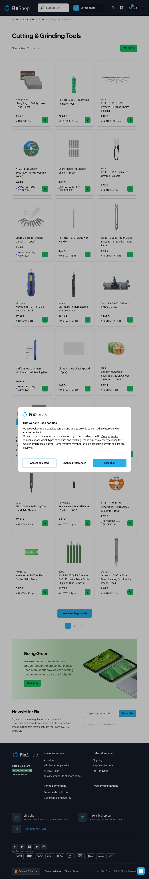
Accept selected (39, 463)
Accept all (109, 463)
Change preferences (74, 463)
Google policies (109, 436)
